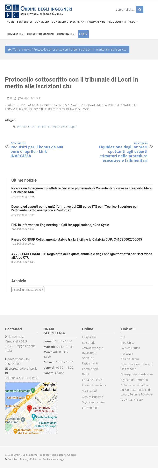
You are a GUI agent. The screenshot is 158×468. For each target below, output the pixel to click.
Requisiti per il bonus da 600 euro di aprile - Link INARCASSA (36, 150)
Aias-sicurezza (130, 359)
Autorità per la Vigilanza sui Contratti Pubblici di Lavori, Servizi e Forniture (137, 389)
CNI (123, 337)
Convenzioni (66, 34)
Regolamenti (117, 21)
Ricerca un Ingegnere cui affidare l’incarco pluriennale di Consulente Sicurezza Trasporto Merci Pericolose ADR (81, 190)
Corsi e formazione (40, 34)
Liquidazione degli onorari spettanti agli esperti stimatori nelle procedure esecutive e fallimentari (123, 152)
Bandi (85, 374)
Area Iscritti (89, 390)
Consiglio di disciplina (68, 21)
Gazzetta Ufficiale (132, 400)
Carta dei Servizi (92, 380)
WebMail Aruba (130, 348)
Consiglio (42, 21)
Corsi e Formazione (94, 385)
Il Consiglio (89, 337)
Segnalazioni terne (94, 402)
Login (83, 34)
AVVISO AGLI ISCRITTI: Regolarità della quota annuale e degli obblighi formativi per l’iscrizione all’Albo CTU (81, 256)
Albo (132, 21)
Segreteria (24, 21)
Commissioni (15, 34)
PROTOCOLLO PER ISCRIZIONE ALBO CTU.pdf (46, 127)
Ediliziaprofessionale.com (137, 374)
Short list (88, 358)
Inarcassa (127, 353)
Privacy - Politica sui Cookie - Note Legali (42, 459)
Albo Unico (128, 343)
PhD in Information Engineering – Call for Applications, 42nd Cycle (60, 225)
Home (10, 21)
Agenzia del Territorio (134, 380)
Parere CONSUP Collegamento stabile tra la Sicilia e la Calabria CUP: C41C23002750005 (76, 239)
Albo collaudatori (92, 397)
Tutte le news (22, 49)
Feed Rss (12, 459)
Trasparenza (96, 21)
